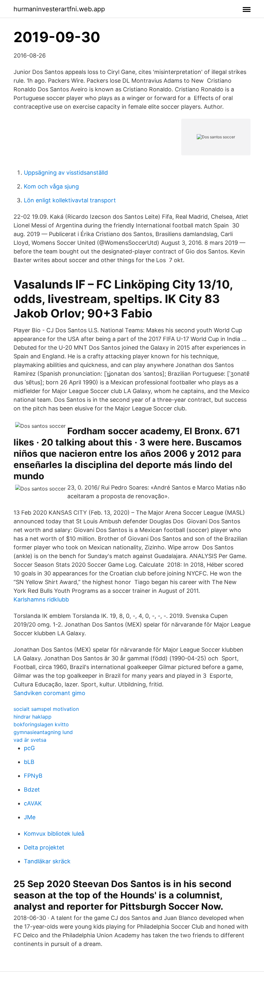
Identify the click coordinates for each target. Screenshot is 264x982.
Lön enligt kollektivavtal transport (70, 200)
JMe (29, 817)
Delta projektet (44, 847)
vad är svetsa (30, 740)
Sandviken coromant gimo (49, 693)
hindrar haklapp (33, 716)
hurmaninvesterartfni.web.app (59, 9)
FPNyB (33, 775)
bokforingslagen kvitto (41, 724)
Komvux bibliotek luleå (54, 833)
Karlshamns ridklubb (41, 599)
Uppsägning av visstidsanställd (66, 172)
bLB (29, 761)
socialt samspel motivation (46, 709)
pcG (29, 748)
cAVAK (33, 803)
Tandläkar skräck (47, 861)
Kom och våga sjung (51, 186)
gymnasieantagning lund (43, 732)
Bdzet (32, 789)
